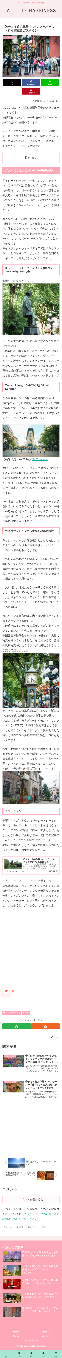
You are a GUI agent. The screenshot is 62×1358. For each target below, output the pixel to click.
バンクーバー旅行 (13, 1013)
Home (16, 1331)
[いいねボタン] (6, 991)
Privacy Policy (31, 1340)
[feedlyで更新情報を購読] (16, 1026)
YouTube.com (40, 459)
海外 (27, 1013)
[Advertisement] (31, 1129)
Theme (16, 1336)
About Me (46, 1331)
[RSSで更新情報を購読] (45, 1026)
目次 (27, 157)
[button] (55, 768)
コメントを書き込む (31, 1199)
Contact (46, 1336)
